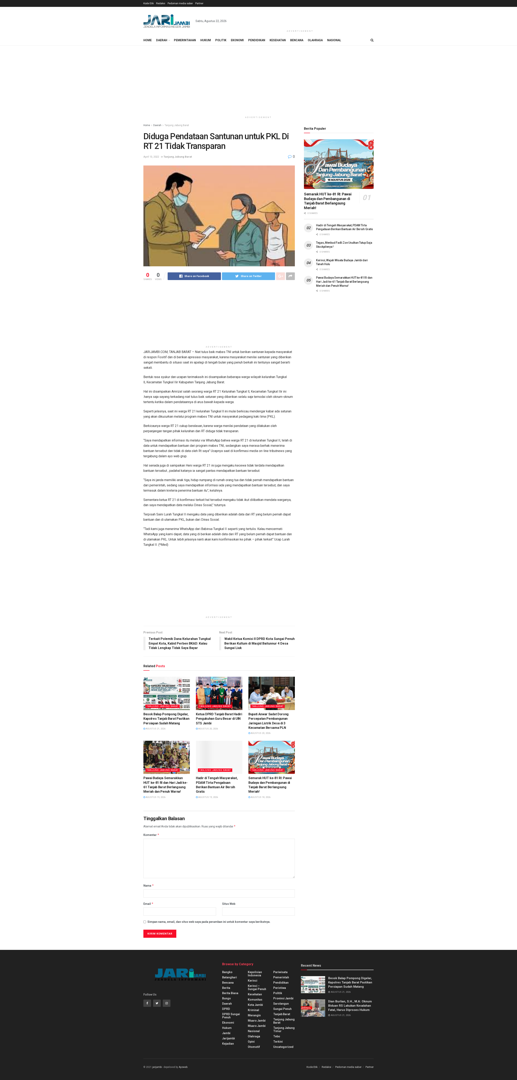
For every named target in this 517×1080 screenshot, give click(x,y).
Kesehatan (278, 40)
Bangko (227, 972)
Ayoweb (183, 1067)
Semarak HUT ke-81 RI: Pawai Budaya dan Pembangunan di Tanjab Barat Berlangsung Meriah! (327, 201)
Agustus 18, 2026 (260, 797)
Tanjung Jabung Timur (284, 1029)
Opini (251, 1041)
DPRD (226, 1008)
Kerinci (252, 980)
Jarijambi (228, 1038)
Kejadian (228, 1043)
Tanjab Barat (281, 1014)
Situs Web (228, 903)
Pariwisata (280, 972)
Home (147, 40)
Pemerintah (281, 977)
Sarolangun (281, 1003)
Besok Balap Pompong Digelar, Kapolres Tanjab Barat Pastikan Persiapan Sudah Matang (166, 718)
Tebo (276, 1036)
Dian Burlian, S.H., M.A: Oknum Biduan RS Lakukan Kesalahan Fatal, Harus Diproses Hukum (350, 1006)
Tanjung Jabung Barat (177, 125)
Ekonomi (237, 40)
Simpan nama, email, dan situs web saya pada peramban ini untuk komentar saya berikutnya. (208, 921)
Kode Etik (148, 3)
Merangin (254, 1015)
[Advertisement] (300, 17)
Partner (199, 3)
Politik (220, 40)
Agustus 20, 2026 (208, 728)
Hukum (205, 40)
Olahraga (315, 40)
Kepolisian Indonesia (255, 973)
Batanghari (229, 977)
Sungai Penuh (282, 1008)
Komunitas (255, 999)
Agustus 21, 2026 (155, 728)
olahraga (254, 1036)
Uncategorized (283, 1046)
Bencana (296, 40)
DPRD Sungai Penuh (231, 1016)
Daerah (161, 40)
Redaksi (160, 3)
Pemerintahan (185, 40)
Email (148, 904)
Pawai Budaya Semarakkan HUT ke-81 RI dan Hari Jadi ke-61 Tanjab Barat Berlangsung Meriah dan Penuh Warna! (344, 281)
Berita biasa (230, 993)
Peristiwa (279, 987)
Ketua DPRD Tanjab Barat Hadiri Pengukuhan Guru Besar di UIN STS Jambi (219, 718)
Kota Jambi (255, 1004)
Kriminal (253, 1010)
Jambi (226, 1033)
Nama (148, 885)
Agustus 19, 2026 (155, 797)
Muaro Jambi (257, 1020)
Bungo (226, 998)
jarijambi (157, 1067)
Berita (226, 987)
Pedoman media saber (180, 3)
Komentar (151, 835)
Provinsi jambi (283, 998)
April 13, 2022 (151, 156)
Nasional (334, 40)
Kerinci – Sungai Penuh (257, 987)
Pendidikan (256, 40)
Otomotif (254, 1046)
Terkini (278, 1041)
